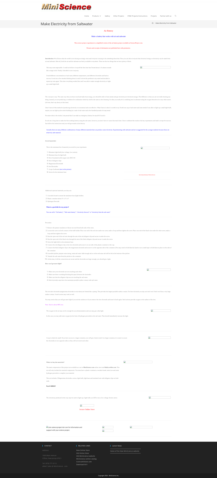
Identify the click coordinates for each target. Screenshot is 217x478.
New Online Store (83, 450)
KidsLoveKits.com (110, 367)
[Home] (152, 23)
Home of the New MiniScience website (124, 451)
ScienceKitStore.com (84, 462)
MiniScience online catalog (86, 459)
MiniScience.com (88, 367)
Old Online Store (82, 453)
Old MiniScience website (85, 456)
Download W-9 (81, 464)
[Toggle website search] (175, 16)
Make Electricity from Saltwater (166, 23)
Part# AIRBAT (51, 386)
